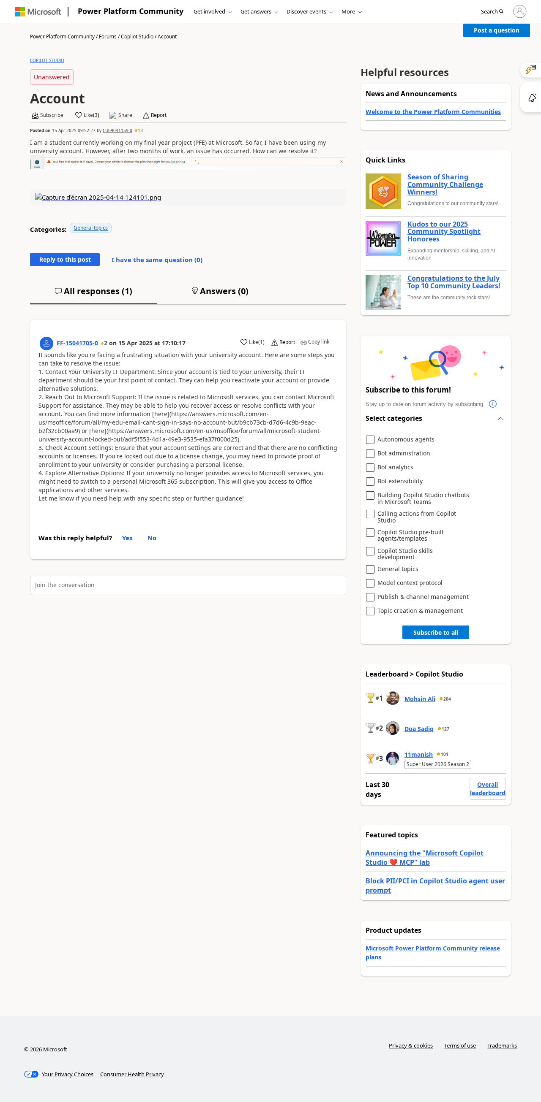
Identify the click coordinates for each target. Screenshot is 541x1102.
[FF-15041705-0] (46, 343)
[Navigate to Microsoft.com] (38, 11)
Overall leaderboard (487, 788)
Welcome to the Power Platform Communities (433, 112)
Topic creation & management (420, 611)
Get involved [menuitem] (209, 11)
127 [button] (445, 729)
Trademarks (502, 1045)
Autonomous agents (405, 439)
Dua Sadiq (419, 729)
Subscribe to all (435, 632)
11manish (418, 754)
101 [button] (444, 754)
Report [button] (159, 115)
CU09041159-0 (117, 130)
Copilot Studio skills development (405, 553)
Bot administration (403, 453)
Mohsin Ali (419, 699)
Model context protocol (410, 583)
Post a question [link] (496, 30)
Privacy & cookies (411, 1045)
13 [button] (140, 130)
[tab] (93, 294)
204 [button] (447, 699)
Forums (108, 36)
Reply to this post (65, 259)
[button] (492, 12)
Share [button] (125, 115)
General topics (91, 227)
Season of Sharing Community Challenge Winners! (445, 184)
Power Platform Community (130, 11)
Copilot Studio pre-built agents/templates (410, 535)
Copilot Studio (137, 36)
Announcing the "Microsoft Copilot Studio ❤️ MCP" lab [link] (425, 857)
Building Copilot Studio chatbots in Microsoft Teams (423, 498)
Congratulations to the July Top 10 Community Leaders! (453, 282)
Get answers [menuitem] (255, 11)
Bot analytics (395, 467)
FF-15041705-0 (77, 343)
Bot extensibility (400, 481)
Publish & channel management (423, 597)
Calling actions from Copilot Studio (416, 516)
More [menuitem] (348, 11)
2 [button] (105, 343)
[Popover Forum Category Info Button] (493, 404)
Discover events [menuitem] (306, 11)
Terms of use (460, 1045)
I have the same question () (157, 259)
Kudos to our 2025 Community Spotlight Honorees (444, 232)
